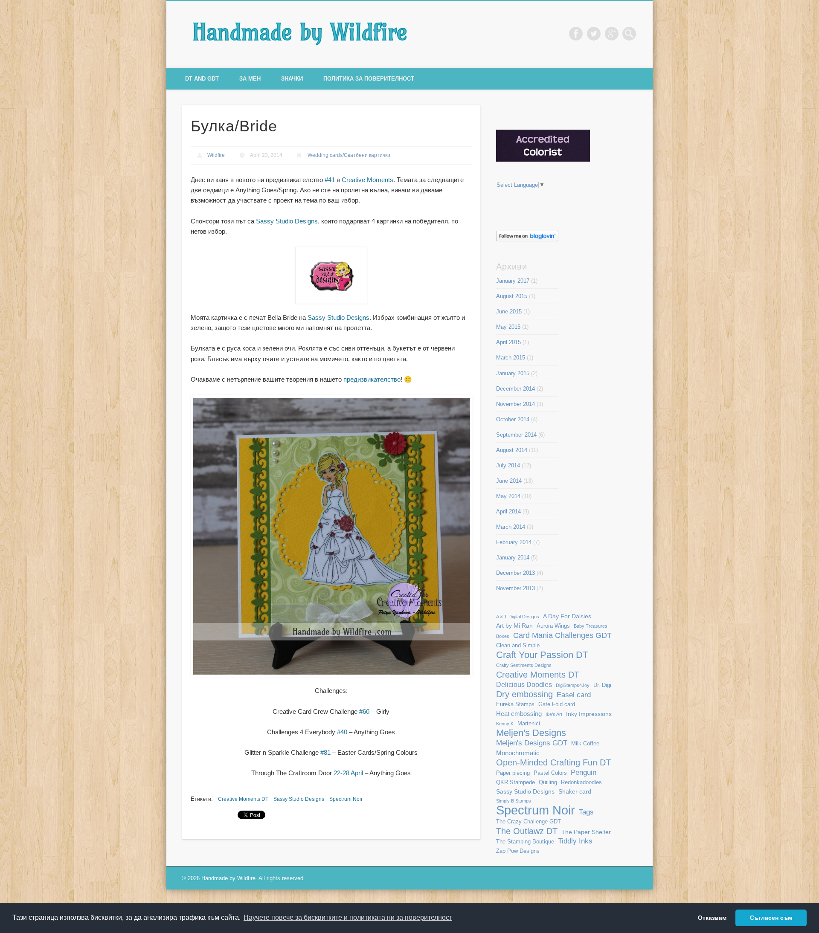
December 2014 (515, 388)
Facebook (576, 34)
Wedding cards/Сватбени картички (349, 155)
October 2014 (512, 419)
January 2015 (512, 373)
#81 (325, 752)
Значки (292, 78)
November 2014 (515, 404)
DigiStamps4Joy (573, 685)
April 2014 (508, 511)
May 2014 (508, 496)
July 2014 (508, 465)
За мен (250, 78)
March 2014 (510, 527)
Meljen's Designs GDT (531, 743)
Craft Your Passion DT (542, 654)
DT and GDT (202, 78)
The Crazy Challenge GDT (528, 822)
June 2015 (509, 311)
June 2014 (509, 481)
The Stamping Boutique (525, 842)
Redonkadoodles (581, 782)
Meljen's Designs (531, 732)
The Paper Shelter (586, 832)
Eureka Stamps (515, 704)
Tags (586, 812)
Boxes (502, 636)
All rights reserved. (281, 878)
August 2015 (511, 296)
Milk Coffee (585, 744)
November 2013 (515, 588)
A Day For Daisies (567, 616)
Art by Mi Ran (514, 625)
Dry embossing (524, 694)
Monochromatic (518, 752)
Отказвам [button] (712, 917)
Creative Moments (367, 179)
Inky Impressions (589, 713)
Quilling (548, 782)
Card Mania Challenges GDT (562, 635)
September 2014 (516, 435)
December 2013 (515, 573)
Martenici (528, 724)
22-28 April (348, 773)
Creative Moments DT (243, 799)
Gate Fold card (556, 704)
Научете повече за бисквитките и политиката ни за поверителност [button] (348, 917)
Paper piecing (513, 773)
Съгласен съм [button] (771, 917)
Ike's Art (554, 714)
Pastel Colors (550, 773)
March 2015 (510, 357)
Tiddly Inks (575, 841)
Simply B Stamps (513, 800)
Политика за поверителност (368, 78)
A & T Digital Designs (517, 616)
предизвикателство (372, 379)
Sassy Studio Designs (287, 221)
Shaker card (574, 791)
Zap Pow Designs (518, 851)
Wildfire (216, 155)
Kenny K (505, 723)
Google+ (612, 34)
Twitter (594, 34)
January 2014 (512, 557)
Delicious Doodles (524, 684)
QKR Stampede (515, 782)
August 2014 (511, 450)
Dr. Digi (602, 685)
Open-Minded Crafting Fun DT (553, 762)
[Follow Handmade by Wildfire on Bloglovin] (527, 239)
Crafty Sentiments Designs (524, 665)
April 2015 (508, 342)
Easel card (574, 695)
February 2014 (513, 542)
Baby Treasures (590, 626)
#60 (364, 711)
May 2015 (508, 327)
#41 (330, 179)
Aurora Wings (553, 626)
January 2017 (512, 281)
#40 (342, 732)
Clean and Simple (518, 646)
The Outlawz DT (527, 831)
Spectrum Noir (346, 799)
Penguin (583, 772)
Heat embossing (519, 713)
